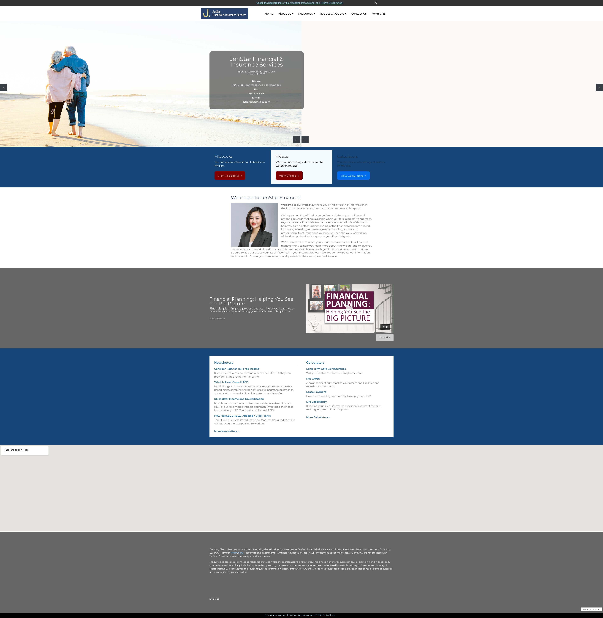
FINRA (234, 552)
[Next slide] (599, 87)
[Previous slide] (3, 87)
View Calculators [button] (351, 175)
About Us (284, 13)
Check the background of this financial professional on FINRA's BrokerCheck (299, 2)
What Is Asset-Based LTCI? (231, 382)
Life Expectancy (316, 401)
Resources (305, 13)
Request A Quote (332, 13)
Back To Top (590, 609)
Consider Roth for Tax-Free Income (236, 368)
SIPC (240, 552)
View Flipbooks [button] (228, 175)
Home (269, 13)
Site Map (214, 598)
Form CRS (378, 13)
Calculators (315, 362)
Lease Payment (316, 391)
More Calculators (318, 417)
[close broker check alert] (375, 3)
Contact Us (359, 13)
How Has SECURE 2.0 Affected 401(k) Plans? (242, 415)
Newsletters (223, 362)
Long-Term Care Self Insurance (326, 368)
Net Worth (313, 378)
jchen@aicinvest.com (256, 101)
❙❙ (305, 139)
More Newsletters (226, 431)
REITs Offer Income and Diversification (239, 398)
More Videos (217, 318)
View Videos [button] (287, 175)
